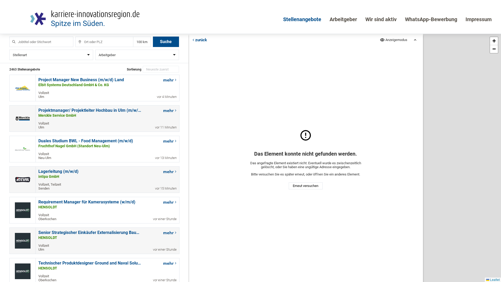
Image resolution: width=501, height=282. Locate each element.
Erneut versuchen (305, 186)
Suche (166, 41)
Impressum (479, 19)
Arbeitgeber (343, 19)
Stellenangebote (302, 19)
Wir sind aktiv (381, 19)
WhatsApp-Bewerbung (431, 19)
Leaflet (494, 279)
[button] (494, 41)
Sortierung (134, 69)
